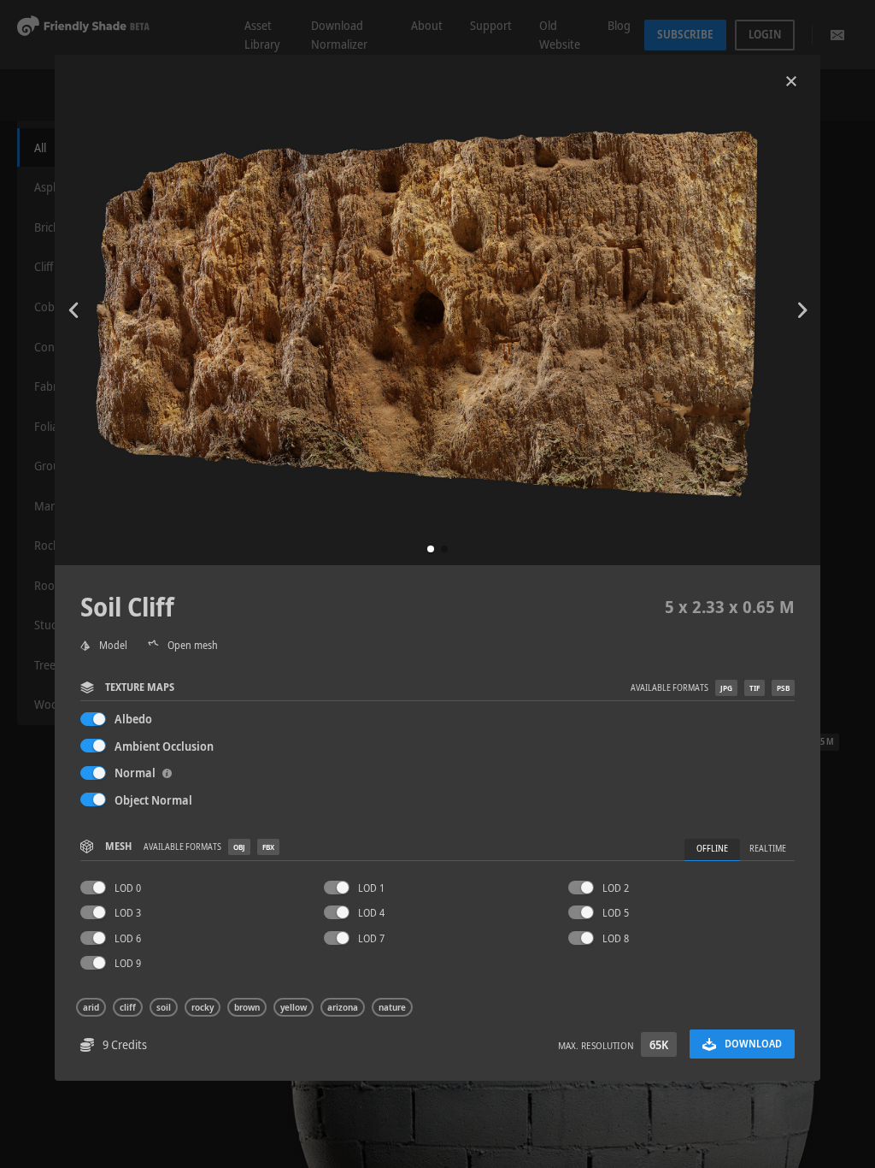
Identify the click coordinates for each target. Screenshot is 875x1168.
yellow (293, 1007)
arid (91, 1007)
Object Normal (153, 800)
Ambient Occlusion (164, 746)
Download (753, 1043)
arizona (342, 1007)
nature (392, 1007)
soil (163, 1007)
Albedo (133, 719)
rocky (202, 1007)
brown (247, 1007)
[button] (430, 549)
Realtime (767, 848)
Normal (136, 772)
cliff (128, 1007)
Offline (712, 848)
